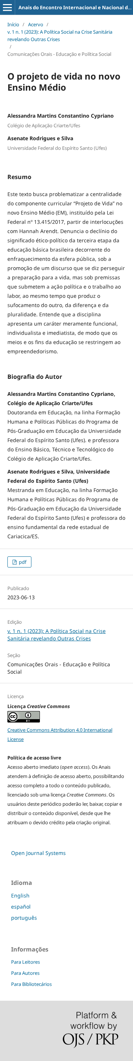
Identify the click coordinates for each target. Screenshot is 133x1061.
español (21, 906)
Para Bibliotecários (31, 984)
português (24, 917)
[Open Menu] (7, 7)
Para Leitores (25, 962)
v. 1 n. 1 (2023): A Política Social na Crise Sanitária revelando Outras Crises (59, 35)
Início (13, 24)
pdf (22, 562)
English (20, 895)
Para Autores (25, 973)
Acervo (35, 24)
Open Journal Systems (38, 852)
